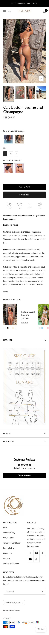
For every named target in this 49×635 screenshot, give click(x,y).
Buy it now (24, 195)
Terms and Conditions (11, 543)
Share (5, 291)
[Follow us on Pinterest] (42, 553)
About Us (6, 558)
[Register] (42, 591)
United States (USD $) (12, 602)
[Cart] (44, 11)
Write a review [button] (25, 475)
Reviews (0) (8, 441)
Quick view (24, 322)
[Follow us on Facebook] (30, 553)
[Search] (9, 11)
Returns (7, 433)
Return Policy (8, 537)
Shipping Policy (9, 532)
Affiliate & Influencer (11, 563)
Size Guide (7, 340)
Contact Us (7, 553)
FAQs (5, 527)
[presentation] (16, 328)
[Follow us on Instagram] (36, 553)
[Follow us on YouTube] (30, 559)
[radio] (8, 139)
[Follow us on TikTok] (36, 559)
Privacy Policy (8, 548)
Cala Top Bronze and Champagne (28, 313)
